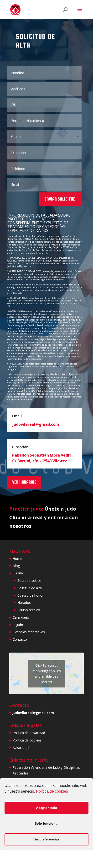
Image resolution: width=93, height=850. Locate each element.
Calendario (21, 617)
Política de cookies (52, 791)
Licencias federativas (29, 632)
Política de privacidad (29, 732)
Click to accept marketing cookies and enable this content (46, 673)
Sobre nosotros (29, 580)
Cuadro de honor (30, 595)
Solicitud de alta (29, 588)
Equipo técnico (28, 610)
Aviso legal (21, 747)
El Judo (18, 624)
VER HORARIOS (24, 482)
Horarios (24, 602)
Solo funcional (46, 823)
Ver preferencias (46, 839)
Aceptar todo (46, 808)
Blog (16, 565)
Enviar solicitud (60, 199)
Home (17, 558)
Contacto (20, 639)
